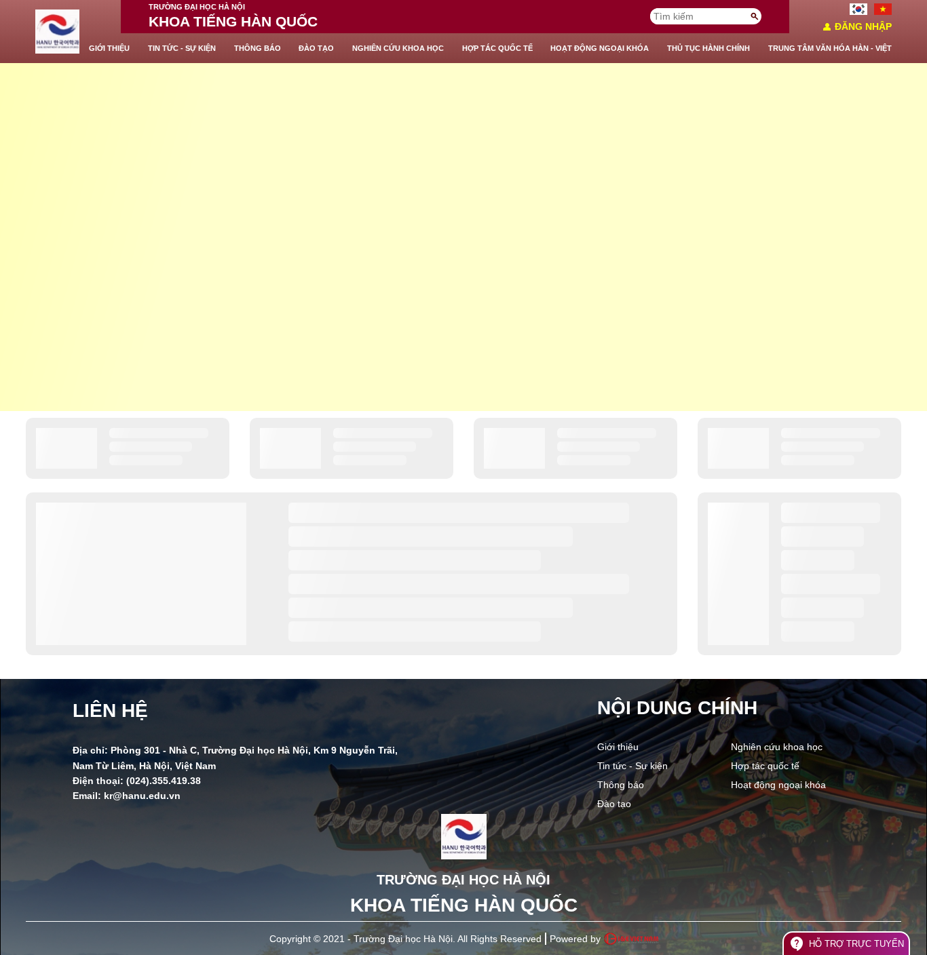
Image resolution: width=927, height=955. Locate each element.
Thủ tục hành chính (708, 48)
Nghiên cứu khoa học (398, 48)
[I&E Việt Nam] (631, 939)
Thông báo (257, 48)
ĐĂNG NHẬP (856, 26)
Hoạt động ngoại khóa (599, 48)
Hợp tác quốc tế (497, 48)
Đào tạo (316, 48)
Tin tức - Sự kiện (182, 48)
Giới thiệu (109, 48)
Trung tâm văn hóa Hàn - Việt (830, 48)
